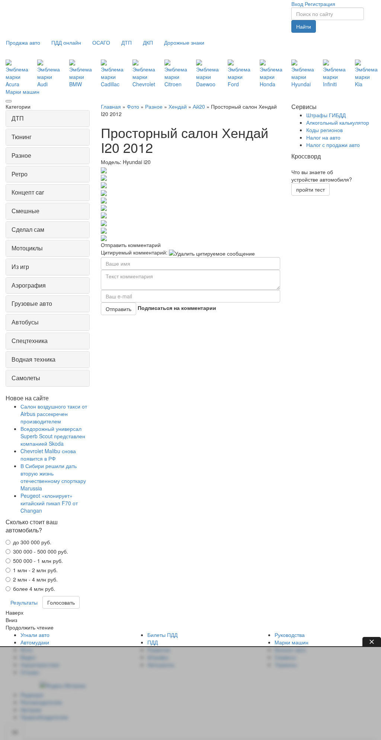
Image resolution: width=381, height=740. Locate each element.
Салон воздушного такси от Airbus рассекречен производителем (53, 414)
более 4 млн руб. (34, 588)
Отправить (118, 309)
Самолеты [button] (26, 378)
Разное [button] (21, 155)
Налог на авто (323, 137)
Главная (111, 106)
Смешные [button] (25, 210)
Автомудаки (34, 642)
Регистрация (320, 3)
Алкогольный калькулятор (337, 122)
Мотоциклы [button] (27, 248)
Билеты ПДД (162, 634)
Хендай (178, 106)
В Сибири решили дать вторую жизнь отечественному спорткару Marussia (53, 477)
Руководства (290, 634)
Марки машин (22, 91)
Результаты (24, 602)
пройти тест (310, 189)
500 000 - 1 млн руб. (38, 560)
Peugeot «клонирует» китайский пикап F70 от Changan (49, 503)
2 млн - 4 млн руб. (35, 579)
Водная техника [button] (33, 359)
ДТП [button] (18, 118)
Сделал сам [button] (28, 229)
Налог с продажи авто (333, 144)
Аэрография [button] (29, 285)
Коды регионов (324, 130)
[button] (23, 42)
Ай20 (199, 106)
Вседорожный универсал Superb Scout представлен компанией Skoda (52, 436)
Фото (133, 106)
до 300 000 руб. (32, 542)
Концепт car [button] (28, 192)
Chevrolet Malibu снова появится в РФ (48, 454)
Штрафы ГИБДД (326, 115)
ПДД (152, 642)
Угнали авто (34, 634)
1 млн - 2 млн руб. (35, 570)
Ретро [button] (20, 174)
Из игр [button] (20, 266)
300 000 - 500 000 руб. (40, 551)
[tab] (47, 118)
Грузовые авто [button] (32, 303)
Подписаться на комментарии (177, 307)
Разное (154, 106)
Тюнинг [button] (22, 136)
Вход (297, 3)
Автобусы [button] (25, 322)
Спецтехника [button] (30, 340)
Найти (303, 26)
